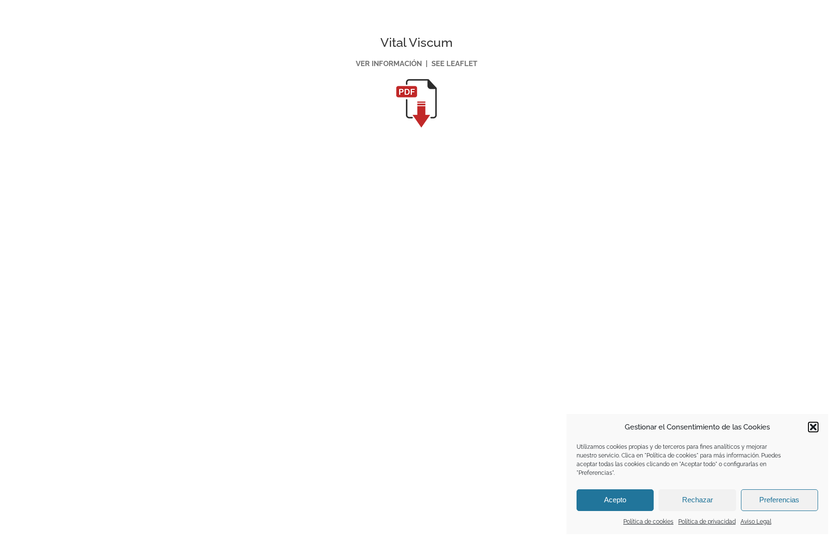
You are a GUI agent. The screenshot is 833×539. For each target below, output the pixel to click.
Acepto (615, 500)
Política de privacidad (707, 521)
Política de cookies (648, 521)
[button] (813, 427)
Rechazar (697, 500)
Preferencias (779, 500)
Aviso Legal (755, 521)
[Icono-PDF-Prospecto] (416, 82)
